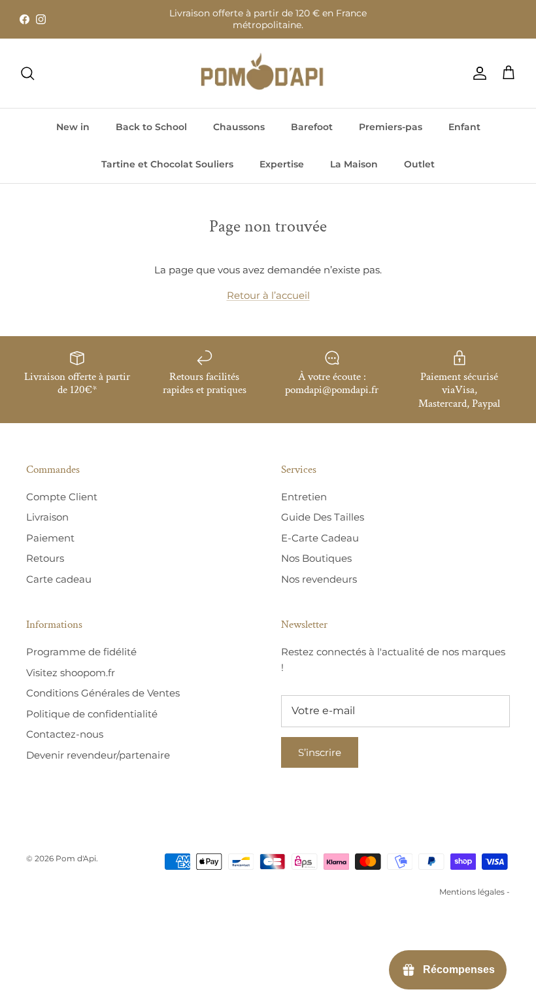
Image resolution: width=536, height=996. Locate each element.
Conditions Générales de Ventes (103, 693)
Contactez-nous (64, 734)
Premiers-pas (390, 127)
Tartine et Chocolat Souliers (167, 164)
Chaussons (239, 127)
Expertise (282, 164)
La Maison (354, 164)
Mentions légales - (474, 892)
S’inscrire (319, 752)
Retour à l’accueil (268, 295)
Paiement (50, 538)
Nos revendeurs (319, 579)
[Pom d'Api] (268, 73)
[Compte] (477, 73)
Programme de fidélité (81, 651)
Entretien (304, 496)
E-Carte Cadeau (320, 538)
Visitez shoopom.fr (70, 672)
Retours (45, 558)
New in (73, 127)
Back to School (151, 127)
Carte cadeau (59, 579)
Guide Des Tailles (322, 517)
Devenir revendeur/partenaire (98, 755)
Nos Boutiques (316, 558)
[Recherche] (27, 73)
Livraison (47, 517)
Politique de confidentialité (92, 714)
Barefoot (312, 127)
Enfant (464, 127)
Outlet (419, 164)
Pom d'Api (76, 858)
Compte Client (61, 496)
